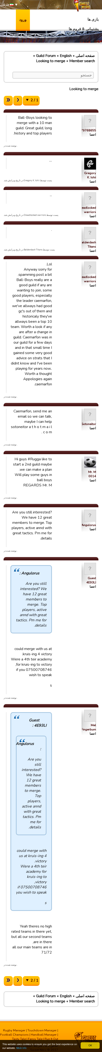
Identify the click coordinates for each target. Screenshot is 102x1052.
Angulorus (88, 525)
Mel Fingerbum (88, 727)
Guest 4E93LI (91, 580)
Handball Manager (44, 1035)
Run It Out (51, 1039)
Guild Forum (46, 55)
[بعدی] (17, 101)
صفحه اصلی (85, 55)
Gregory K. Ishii (90, 175)
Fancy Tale (35, 1039)
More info (21, 1048)
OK (90, 1045)
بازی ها (93, 19)
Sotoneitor (88, 424)
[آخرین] (8, 101)
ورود (23, 19)
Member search (82, 61)
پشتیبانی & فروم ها (84, 29)
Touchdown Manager (42, 1030)
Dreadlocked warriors (87, 210)
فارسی (5, 5)
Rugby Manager (14, 1030)
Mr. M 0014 (92, 474)
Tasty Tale (19, 1039)
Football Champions (14, 1035)
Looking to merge (50, 61)
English (66, 55)
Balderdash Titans (88, 244)
